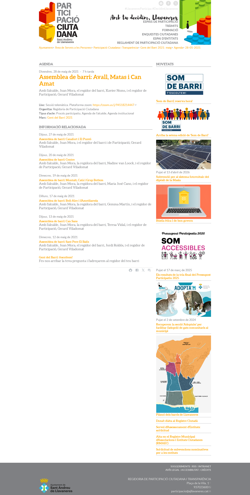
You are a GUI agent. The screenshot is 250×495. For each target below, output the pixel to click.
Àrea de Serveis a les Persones (73, 47)
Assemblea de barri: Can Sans (58, 221)
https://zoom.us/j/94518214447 (113, 105)
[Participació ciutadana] (59, 40)
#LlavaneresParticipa (138, 9)
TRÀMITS (171, 26)
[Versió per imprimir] (130, 270)
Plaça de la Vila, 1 (198, 483)
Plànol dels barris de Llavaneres (177, 414)
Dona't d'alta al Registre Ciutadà (177, 420)
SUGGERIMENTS (180, 466)
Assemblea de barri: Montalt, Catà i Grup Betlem (71, 180)
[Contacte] (161, 3)
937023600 (201, 487)
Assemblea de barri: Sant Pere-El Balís (64, 241)
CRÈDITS (206, 470)
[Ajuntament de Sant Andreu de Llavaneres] (55, 491)
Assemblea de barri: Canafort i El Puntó (65, 139)
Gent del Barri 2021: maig (155, 47)
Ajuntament (46, 47)
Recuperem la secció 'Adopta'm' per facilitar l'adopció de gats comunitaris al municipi (182, 328)
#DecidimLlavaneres (165, 9)
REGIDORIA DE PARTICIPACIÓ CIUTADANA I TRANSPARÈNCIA (169, 479)
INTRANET (204, 466)
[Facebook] (168, 3)
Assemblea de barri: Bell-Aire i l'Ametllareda (68, 200)
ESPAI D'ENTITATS (165, 38)
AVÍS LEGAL (172, 470)
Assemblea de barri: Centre (57, 159)
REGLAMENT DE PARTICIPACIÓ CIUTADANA (147, 43)
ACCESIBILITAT (190, 470)
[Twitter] (175, 3)
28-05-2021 (193, 47)
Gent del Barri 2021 (59, 117)
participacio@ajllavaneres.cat (189, 491)
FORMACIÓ (170, 30)
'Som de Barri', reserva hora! (174, 101)
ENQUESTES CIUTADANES (160, 34)
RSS (194, 466)
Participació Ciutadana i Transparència (116, 47)
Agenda (178, 47)
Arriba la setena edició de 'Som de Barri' (182, 135)
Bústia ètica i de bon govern (174, 220)
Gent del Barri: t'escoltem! (55, 257)
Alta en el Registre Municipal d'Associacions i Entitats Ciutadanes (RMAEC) (179, 440)
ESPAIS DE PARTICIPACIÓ (160, 21)
